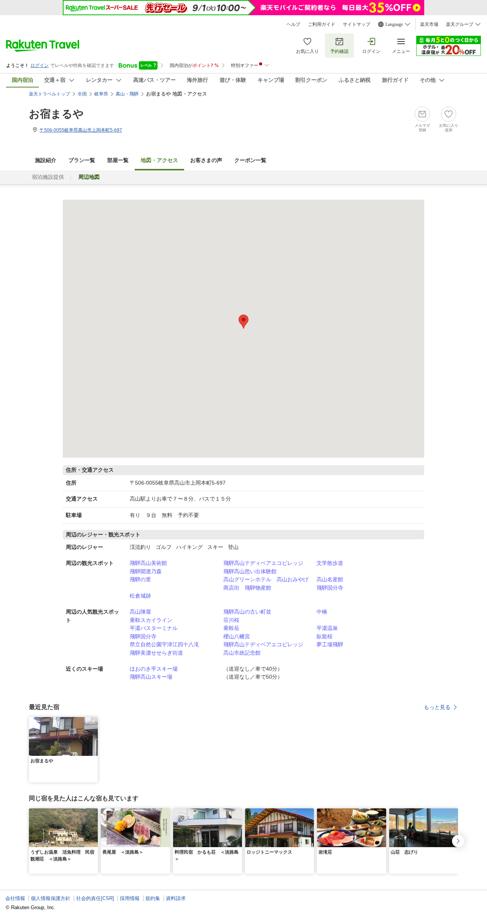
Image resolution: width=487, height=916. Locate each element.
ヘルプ (293, 24)
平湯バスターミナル (154, 628)
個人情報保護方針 (50, 898)
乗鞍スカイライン (151, 620)
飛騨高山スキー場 (151, 677)
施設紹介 (45, 160)
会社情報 (15, 898)
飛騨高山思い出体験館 (250, 571)
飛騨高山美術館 (148, 563)
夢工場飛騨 (330, 644)
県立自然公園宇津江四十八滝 (164, 644)
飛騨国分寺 (330, 588)
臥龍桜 (325, 636)
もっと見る (437, 707)
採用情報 (130, 898)
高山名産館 (330, 579)
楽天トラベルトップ (49, 94)
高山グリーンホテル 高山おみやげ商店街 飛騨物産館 (266, 583)
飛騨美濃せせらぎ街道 (156, 653)
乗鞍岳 (231, 628)
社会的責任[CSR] (95, 898)
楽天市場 (429, 24)
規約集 (152, 898)
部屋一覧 (118, 160)
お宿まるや (56, 114)
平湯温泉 (327, 628)
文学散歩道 (330, 563)
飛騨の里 (140, 579)
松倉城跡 (140, 596)
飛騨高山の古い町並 (247, 612)
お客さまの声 (206, 160)
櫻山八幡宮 (236, 636)
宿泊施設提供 (48, 177)
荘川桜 (231, 620)
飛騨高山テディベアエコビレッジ (263, 563)
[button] (93, 721)
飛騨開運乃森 (146, 571)
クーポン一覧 (250, 160)
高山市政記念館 (242, 653)
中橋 (322, 612)
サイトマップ (356, 24)
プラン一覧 (81, 160)
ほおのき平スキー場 (154, 669)
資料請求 (176, 898)
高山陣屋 (140, 612)
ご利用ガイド (321, 24)
